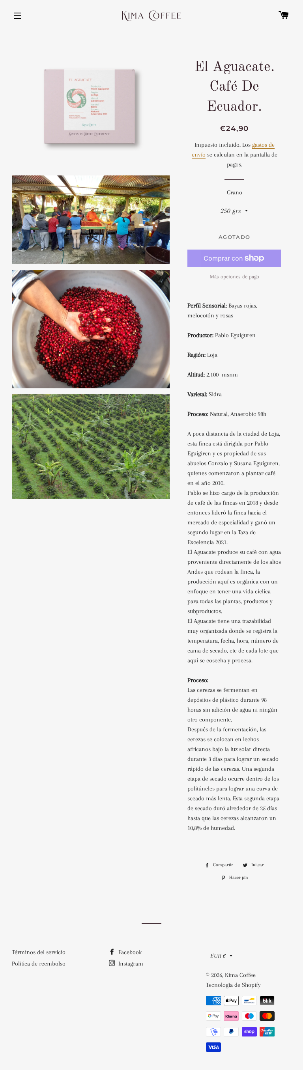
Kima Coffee (240, 975)
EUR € (218, 955)
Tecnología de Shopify (233, 984)
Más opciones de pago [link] (234, 277)
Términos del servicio (38, 952)
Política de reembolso (38, 963)
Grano (234, 192)
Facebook (129, 952)
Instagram (130, 963)
